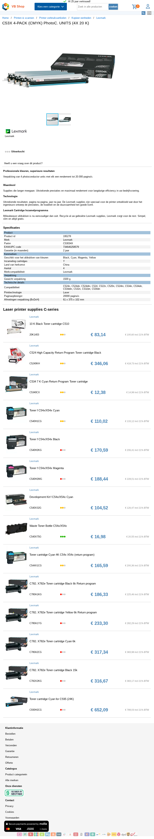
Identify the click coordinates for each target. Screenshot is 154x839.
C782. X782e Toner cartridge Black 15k (53, 670)
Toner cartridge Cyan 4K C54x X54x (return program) (61, 554)
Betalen (9, 739)
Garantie (9, 751)
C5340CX (34, 392)
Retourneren (11, 757)
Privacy (9, 806)
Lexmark (101, 17)
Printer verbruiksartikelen (52, 17)
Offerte (9, 762)
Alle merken (11, 780)
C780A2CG (35, 652)
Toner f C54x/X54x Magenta (46, 468)
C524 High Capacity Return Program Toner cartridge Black (65, 352)
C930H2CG (35, 709)
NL (143, 13)
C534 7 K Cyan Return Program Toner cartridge (58, 381)
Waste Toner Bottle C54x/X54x (48, 525)
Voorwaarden (12, 817)
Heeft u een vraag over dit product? (23, 163)
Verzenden (11, 745)
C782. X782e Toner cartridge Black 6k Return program (62, 583)
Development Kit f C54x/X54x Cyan (51, 496)
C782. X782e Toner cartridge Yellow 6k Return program (63, 612)
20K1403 (34, 334)
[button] (112, 32)
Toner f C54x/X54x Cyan (44, 410)
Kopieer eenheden (81, 17)
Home (5, 17)
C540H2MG (35, 479)
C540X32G (35, 507)
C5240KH (34, 363)
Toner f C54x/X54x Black (44, 439)
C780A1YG (35, 623)
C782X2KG (35, 681)
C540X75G (35, 536)
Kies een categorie (49, 6)
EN (149, 13)
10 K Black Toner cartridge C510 (49, 323)
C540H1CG (35, 421)
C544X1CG (35, 565)
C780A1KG (35, 594)
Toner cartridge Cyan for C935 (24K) (51, 699)
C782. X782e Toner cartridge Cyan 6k (52, 641)
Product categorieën (16, 774)
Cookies (9, 812)
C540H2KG (35, 450)
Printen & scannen (24, 17)
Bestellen (10, 733)
